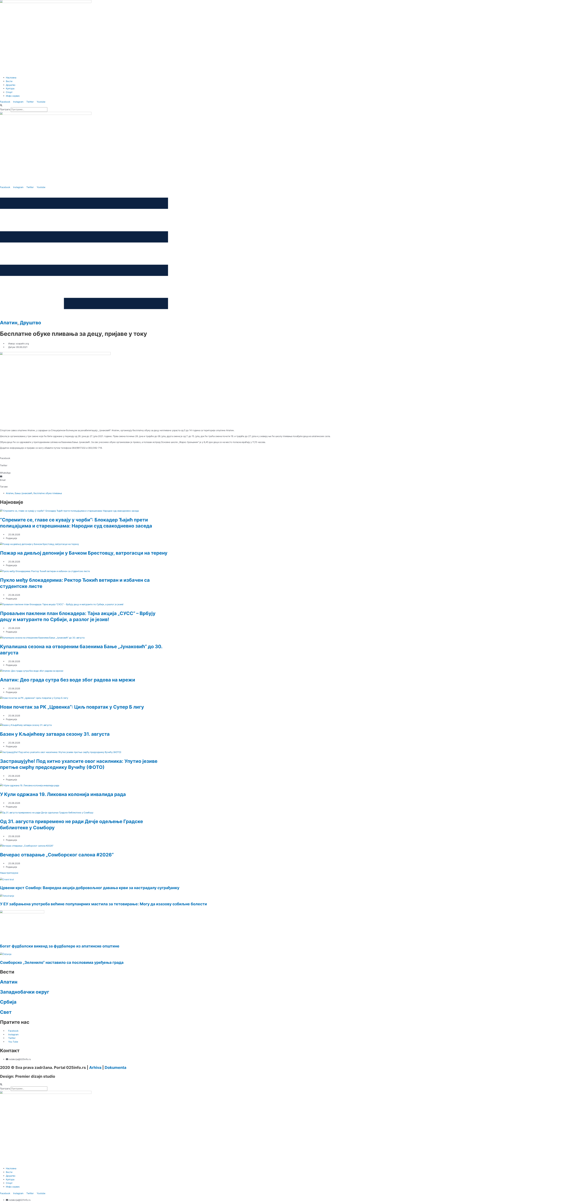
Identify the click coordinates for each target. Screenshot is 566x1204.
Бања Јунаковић (23, 493)
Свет (6, 1012)
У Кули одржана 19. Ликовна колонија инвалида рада (63, 794)
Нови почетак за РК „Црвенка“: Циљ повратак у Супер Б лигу (72, 707)
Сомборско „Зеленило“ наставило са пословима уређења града (62, 962)
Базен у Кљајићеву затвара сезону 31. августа (55, 734)
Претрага (5, 109)
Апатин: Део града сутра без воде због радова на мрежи (67, 680)
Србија (8, 1002)
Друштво (30, 322)
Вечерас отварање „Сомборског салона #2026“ (57, 855)
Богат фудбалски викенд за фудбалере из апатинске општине (59, 946)
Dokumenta (115, 1067)
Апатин (8, 322)
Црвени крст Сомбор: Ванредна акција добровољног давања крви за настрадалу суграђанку (89, 887)
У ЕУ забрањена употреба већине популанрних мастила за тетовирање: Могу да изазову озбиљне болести (103, 904)
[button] (283, 105)
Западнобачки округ (24, 992)
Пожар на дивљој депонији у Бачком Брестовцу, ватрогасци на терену (83, 553)
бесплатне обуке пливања (47, 493)
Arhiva (95, 1067)
